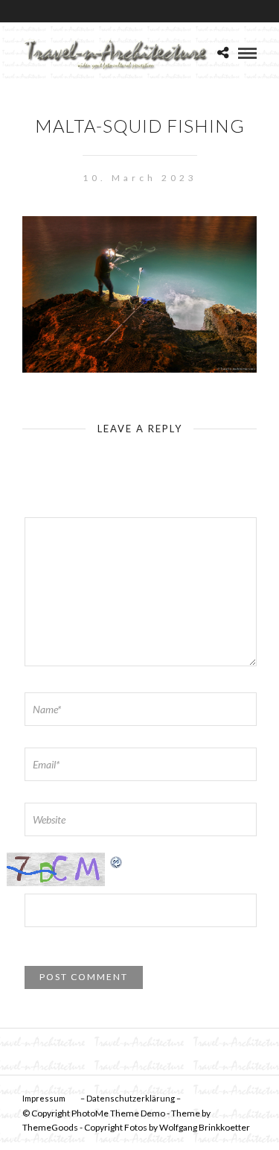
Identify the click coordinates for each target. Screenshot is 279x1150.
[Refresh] (117, 860)
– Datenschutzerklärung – (130, 1098)
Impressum (43, 1098)
